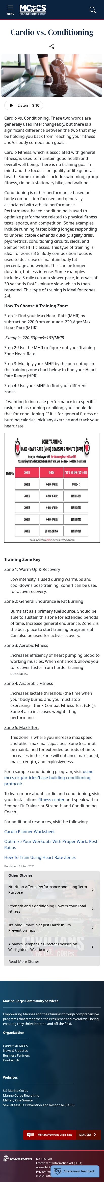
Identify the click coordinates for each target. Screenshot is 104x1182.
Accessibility (44, 1167)
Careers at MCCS (15, 1045)
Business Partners (16, 1055)
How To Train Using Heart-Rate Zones (40, 857)
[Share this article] (52, 46)
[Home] (33, 10)
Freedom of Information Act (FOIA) (59, 1163)
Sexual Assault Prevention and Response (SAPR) (38, 1105)
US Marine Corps (15, 1090)
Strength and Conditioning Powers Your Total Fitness (47, 909)
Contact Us (11, 1060)
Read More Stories (24, 961)
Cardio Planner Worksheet (29, 831)
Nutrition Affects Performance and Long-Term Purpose (47, 889)
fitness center (51, 799)
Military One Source (18, 1100)
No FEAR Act (44, 1159)
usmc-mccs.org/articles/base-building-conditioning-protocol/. (49, 777)
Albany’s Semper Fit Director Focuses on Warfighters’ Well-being (42, 947)
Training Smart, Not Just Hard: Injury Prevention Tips (39, 928)
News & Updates (15, 1050)
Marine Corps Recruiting (21, 1095)
